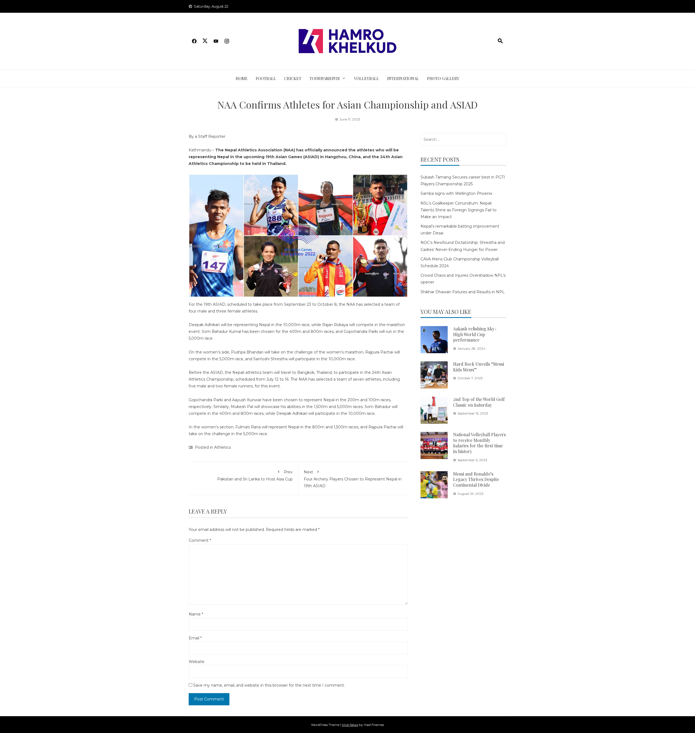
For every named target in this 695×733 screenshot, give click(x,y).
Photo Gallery (443, 78)
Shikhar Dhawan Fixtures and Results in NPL (463, 291)
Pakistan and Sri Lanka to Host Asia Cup (255, 476)
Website (196, 661)
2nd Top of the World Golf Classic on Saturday (479, 402)
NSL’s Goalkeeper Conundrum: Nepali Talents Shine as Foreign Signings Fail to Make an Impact (459, 210)
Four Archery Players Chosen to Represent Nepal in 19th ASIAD (353, 479)
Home (242, 78)
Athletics (222, 447)
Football (266, 78)
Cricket (292, 78)
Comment (200, 540)
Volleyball (366, 78)
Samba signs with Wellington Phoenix (456, 193)
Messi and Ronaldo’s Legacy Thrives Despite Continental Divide (476, 479)
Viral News (350, 725)
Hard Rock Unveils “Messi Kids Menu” (478, 366)
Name (196, 614)
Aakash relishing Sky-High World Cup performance (475, 334)
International (403, 78)
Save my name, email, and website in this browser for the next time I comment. (269, 685)
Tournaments (324, 78)
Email (195, 638)
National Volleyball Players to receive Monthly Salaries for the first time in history (479, 443)
